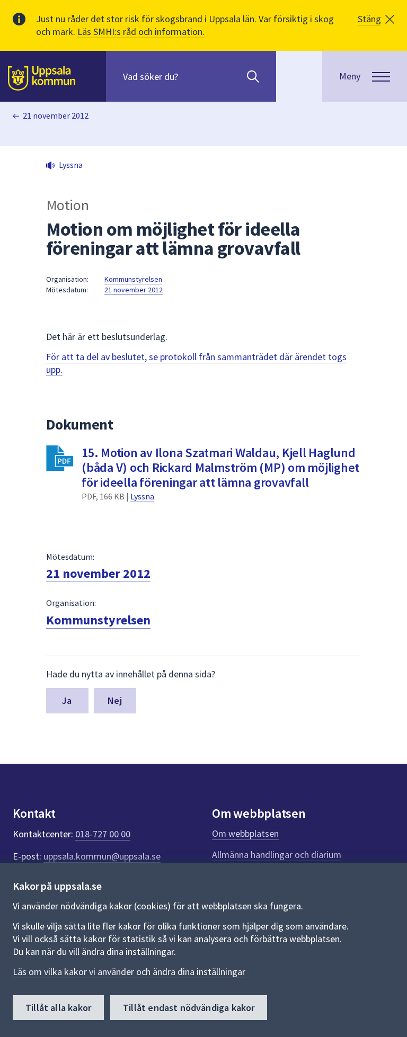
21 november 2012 (56, 115)
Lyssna (142, 496)
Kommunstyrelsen (133, 279)
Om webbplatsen (245, 833)
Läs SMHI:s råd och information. (141, 31)
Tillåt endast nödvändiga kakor (188, 1008)
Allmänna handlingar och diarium (276, 854)
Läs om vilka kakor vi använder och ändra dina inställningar (129, 972)
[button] (376, 19)
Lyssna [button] (71, 164)
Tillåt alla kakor (58, 1008)
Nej (115, 700)
